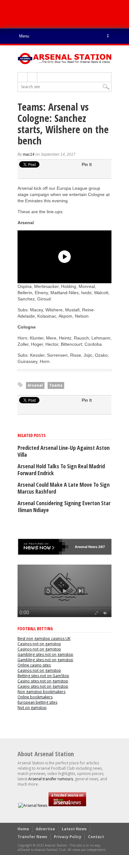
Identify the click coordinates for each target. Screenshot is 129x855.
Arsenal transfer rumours (50, 779)
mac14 (28, 154)
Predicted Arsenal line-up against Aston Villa (64, 451)
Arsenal (35, 385)
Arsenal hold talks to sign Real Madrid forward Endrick (61, 469)
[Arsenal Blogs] (67, 805)
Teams (56, 385)
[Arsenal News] (33, 805)
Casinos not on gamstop (39, 643)
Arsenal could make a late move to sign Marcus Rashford (64, 488)
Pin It (87, 164)
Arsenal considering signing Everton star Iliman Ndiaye (64, 506)
